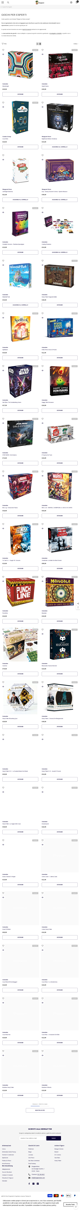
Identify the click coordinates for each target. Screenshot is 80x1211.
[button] (37, 44)
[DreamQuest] (60, 803)
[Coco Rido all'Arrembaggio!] (20, 961)
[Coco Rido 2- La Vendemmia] (60, 961)
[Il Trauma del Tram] (60, 434)
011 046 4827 (41, 1174)
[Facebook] (29, 1184)
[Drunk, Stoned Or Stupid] (20, 855)
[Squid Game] (60, 65)
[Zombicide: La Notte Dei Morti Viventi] (60, 539)
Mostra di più (40, 1110)
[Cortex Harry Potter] (60, 908)
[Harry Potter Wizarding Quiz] (20, 697)
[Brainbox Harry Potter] (20, 1066)
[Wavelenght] (20, 65)
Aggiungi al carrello (59, 147)
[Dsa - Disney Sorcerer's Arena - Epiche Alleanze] (60, 170)
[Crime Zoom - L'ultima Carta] (60, 855)
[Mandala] (60, 592)
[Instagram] (33, 1184)
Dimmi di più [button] (7, 1208)
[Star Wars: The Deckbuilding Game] (20, 381)
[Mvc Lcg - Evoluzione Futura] (20, 486)
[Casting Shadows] (60, 223)
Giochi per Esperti (7, 7)
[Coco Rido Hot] (20, 1013)
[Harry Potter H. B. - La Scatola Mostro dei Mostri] (20, 750)
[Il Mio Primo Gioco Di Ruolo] (60, 328)
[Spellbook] (20, 328)
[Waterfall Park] (20, 276)
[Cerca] (8, 2)
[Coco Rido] (20, 118)
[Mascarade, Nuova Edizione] (60, 645)
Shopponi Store (46, 136)
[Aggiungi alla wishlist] (3, 50)
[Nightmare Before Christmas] (60, 118)
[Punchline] (20, 592)
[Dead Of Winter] (20, 908)
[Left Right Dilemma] (20, 170)
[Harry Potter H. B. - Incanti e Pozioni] (60, 750)
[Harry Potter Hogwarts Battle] (60, 276)
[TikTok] (38, 1184)
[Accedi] (71, 2)
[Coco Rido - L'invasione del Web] (60, 1013)
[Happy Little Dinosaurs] (60, 381)
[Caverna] (20, 645)
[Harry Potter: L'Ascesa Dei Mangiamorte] (60, 697)
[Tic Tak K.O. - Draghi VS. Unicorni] (20, 539)
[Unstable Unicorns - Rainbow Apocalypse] (20, 223)
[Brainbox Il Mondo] (60, 1066)
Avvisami (20, 94)
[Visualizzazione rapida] (3, 54)
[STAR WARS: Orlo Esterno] (20, 434)
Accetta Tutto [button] (70, 1204)
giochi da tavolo (27, 29)
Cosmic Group (6, 136)
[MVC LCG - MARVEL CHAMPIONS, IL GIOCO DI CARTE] (60, 486)
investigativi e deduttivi (56, 33)
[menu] (2, 2)
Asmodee (5, 84)
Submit (54, 1138)
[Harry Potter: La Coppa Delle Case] (20, 803)
